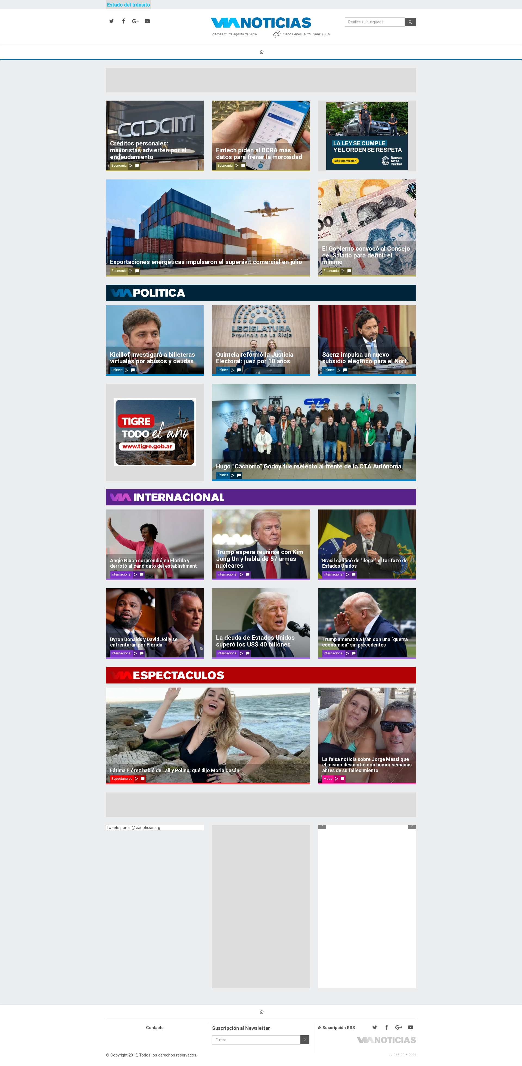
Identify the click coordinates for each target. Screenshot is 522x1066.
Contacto (155, 1027)
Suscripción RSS (338, 1027)
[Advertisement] (261, 80)
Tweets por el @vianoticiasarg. (133, 827)
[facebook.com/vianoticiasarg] (123, 21)
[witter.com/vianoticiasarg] (111, 21)
